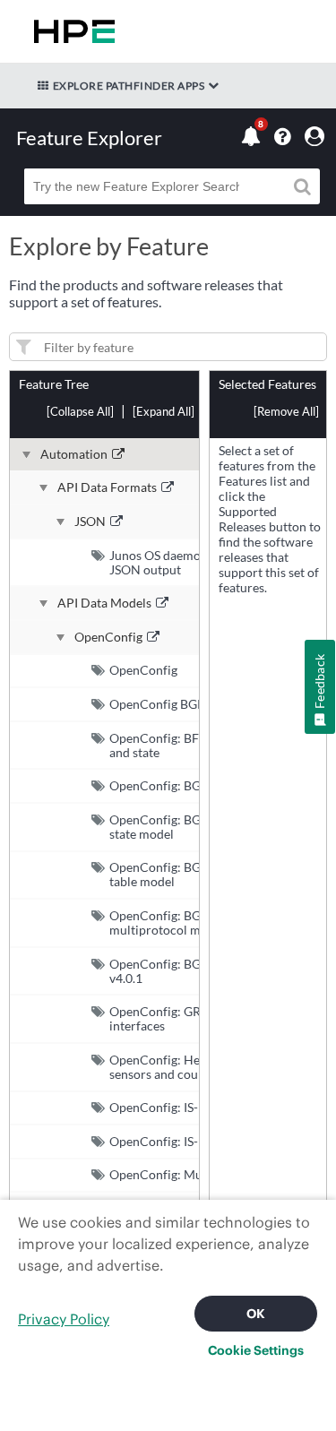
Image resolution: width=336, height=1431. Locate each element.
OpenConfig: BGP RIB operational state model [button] (203, 826)
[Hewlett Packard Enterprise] (71, 31)
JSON (90, 521)
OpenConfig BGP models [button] (178, 703)
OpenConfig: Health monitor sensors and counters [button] (189, 1067)
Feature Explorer (89, 137)
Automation (74, 454)
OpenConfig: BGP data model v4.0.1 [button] (191, 971)
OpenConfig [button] (143, 669)
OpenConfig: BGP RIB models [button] (191, 785)
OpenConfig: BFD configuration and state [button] (198, 745)
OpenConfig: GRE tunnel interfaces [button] (177, 1018)
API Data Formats (107, 487)
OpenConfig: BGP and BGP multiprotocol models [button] (184, 922)
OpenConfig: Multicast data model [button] (205, 1174)
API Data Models (104, 603)
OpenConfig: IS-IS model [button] (177, 1141)
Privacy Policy (63, 1319)
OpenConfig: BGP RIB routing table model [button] (192, 874)
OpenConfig (108, 637)
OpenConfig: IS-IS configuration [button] (198, 1107)
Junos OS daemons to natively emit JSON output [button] (205, 562)
